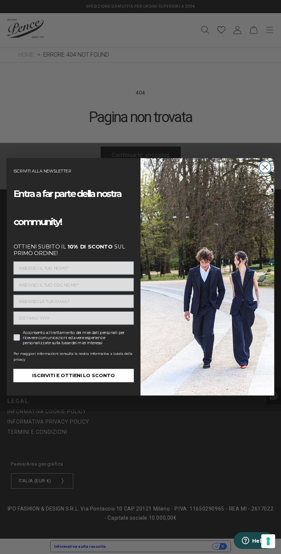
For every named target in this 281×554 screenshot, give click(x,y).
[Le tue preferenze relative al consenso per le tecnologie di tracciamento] (268, 541)
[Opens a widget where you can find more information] (253, 541)
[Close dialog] (265, 167)
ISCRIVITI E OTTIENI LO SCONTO (73, 376)
